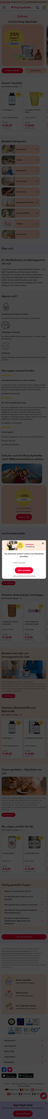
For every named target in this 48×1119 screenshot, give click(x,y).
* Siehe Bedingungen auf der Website (23, 576)
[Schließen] (43, 543)
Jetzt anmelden (24, 570)
